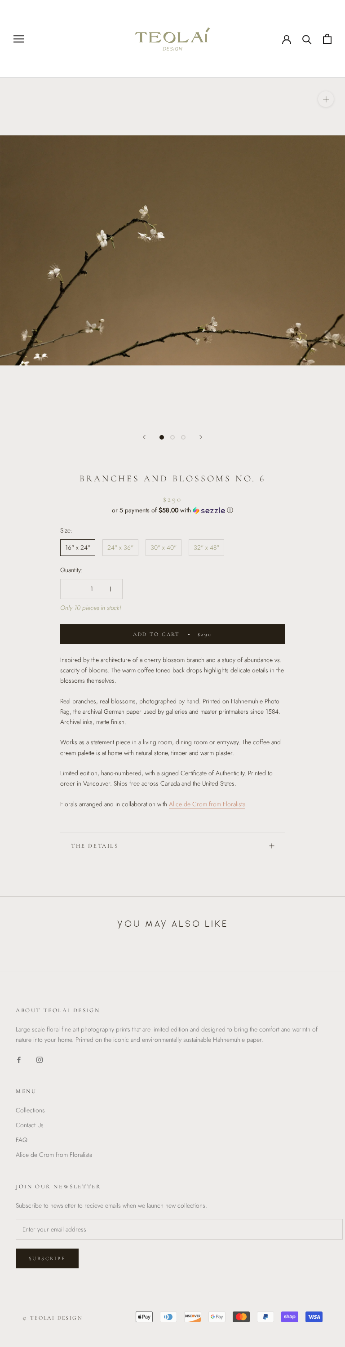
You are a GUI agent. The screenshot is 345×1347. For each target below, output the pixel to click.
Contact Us (30, 1124)
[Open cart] (327, 39)
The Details (95, 845)
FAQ (21, 1139)
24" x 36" (120, 547)
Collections (30, 1110)
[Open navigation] (18, 39)
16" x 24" (77, 547)
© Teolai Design (52, 1318)
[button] (172, 510)
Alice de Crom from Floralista (54, 1154)
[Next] (200, 437)
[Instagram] (39, 1059)
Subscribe (47, 1258)
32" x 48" (206, 547)
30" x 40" (163, 547)
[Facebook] (19, 1059)
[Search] (307, 39)
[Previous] (144, 437)
